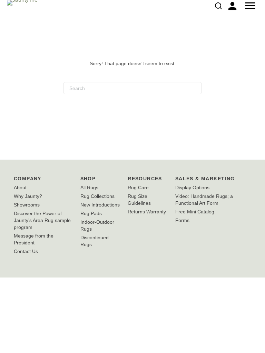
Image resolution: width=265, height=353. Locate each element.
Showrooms (27, 205)
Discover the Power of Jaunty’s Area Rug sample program (42, 220)
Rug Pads (91, 213)
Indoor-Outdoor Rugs (97, 225)
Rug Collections (97, 196)
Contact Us (26, 251)
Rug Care (138, 187)
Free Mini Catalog (194, 211)
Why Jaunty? (28, 196)
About (20, 187)
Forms (182, 220)
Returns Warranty (147, 211)
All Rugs (89, 187)
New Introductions (100, 205)
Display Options (192, 187)
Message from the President (33, 239)
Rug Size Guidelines (139, 199)
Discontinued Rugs (94, 241)
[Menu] (250, 6)
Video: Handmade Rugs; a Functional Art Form (204, 199)
